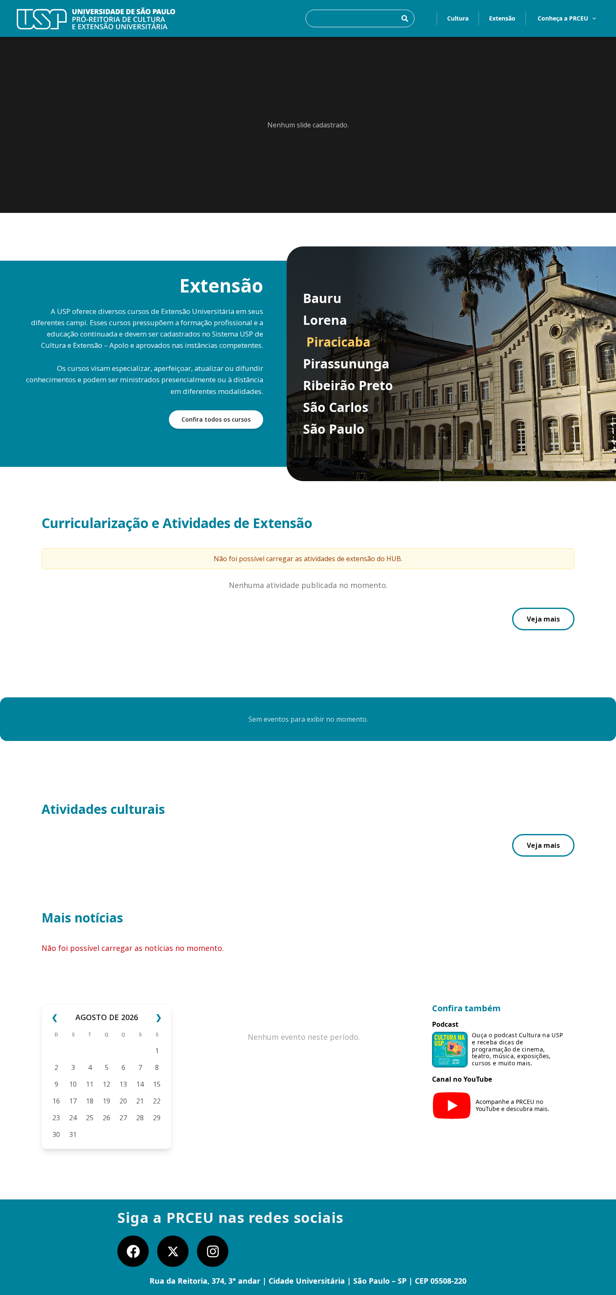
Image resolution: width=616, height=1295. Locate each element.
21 (140, 1101)
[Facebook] (133, 1251)
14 (140, 1084)
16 (56, 1101)
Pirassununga (346, 363)
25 (89, 1117)
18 (89, 1101)
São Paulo (334, 429)
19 (106, 1101)
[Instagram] (212, 1251)
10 (73, 1084)
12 (106, 1084)
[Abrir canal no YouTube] (451, 1105)
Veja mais (543, 619)
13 (123, 1084)
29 (156, 1117)
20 (123, 1101)
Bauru (322, 298)
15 (156, 1084)
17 (73, 1101)
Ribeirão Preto (348, 385)
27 (123, 1117)
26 (106, 1117)
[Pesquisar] (405, 18)
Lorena (325, 320)
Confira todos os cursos (216, 419)
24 (73, 1117)
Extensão (502, 18)
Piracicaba (338, 342)
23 (56, 1117)
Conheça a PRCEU (563, 18)
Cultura (457, 18)
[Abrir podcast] (450, 1049)
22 (156, 1101)
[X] (173, 1251)
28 (140, 1117)
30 (56, 1134)
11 (89, 1084)
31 (73, 1134)
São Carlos (335, 407)
